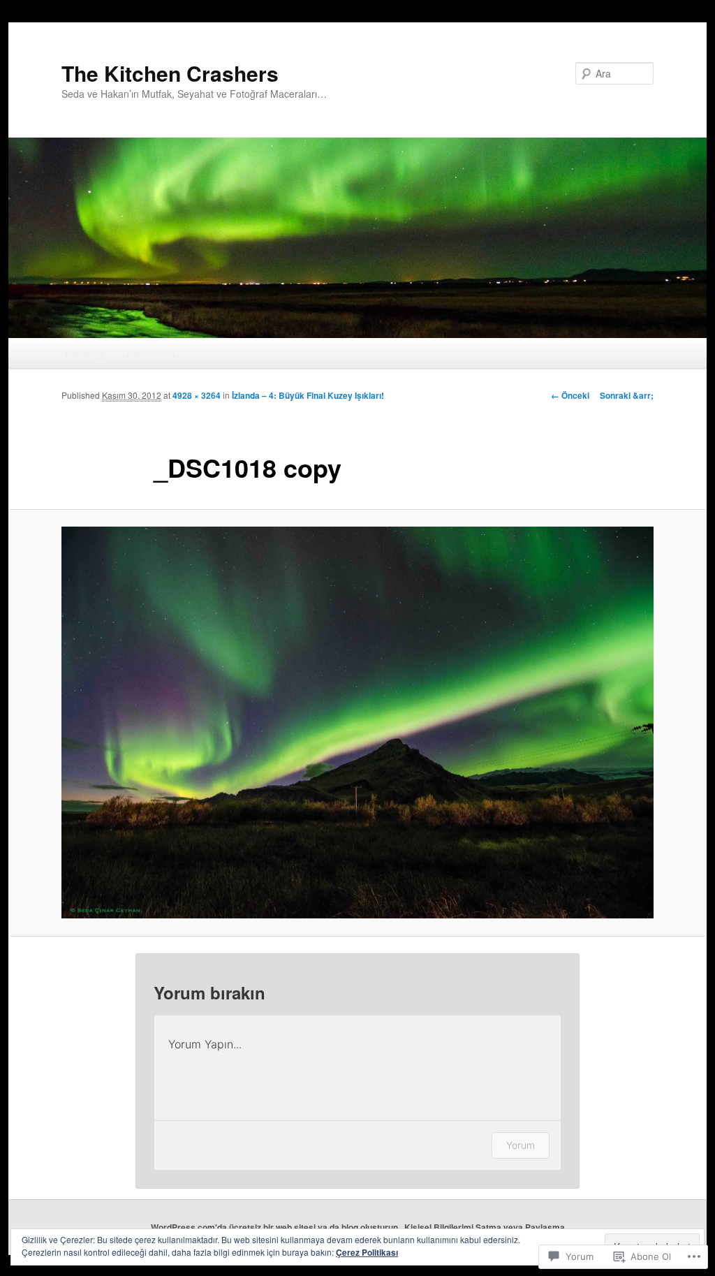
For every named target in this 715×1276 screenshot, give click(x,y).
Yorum (520, 1145)
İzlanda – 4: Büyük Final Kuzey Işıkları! (308, 395)
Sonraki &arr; (627, 395)
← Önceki (570, 395)
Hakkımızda (151, 353)
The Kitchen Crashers (170, 73)
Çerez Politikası (367, 1252)
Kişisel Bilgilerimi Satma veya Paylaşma (484, 1227)
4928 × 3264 (196, 395)
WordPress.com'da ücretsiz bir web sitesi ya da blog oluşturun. (275, 1227)
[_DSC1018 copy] (357, 723)
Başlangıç (85, 353)
